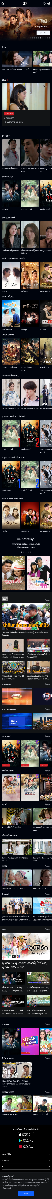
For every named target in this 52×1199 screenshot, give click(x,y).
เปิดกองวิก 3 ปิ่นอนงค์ (40, 1114)
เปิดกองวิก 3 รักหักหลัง (10, 1114)
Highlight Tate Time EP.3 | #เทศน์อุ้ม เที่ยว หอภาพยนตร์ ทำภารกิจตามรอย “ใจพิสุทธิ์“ (16, 1084)
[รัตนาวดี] (13, 573)
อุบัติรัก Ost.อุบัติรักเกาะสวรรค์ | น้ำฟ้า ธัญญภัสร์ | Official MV (24, 965)
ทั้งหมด (47, 600)
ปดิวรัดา (5, 531)
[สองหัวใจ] (11, 193)
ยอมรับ (26, 1193)
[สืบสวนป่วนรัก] (38, 573)
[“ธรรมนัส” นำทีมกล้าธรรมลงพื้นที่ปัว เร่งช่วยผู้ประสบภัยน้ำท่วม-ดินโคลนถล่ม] (26, 616)
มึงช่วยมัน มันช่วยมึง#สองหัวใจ (30, 170)
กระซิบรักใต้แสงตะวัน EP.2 (30, 408)
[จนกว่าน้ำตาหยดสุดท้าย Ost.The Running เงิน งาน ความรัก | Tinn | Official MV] (38, 1001)
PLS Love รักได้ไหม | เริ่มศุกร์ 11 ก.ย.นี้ (15, 69)
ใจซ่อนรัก (24, 291)
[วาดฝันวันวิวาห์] (30, 193)
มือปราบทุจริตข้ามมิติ (9, 367)
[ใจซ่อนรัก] (30, 275)
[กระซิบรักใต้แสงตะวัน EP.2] (30, 392)
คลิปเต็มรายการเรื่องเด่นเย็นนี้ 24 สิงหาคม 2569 (38, 655)
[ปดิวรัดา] (11, 515)
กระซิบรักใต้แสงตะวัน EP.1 (11, 408)
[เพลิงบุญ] (30, 313)
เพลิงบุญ (24, 329)
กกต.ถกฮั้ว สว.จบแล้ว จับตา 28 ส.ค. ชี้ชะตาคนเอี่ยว (13, 677)
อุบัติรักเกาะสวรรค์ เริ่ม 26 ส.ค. (13, 888)
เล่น (44, 33)
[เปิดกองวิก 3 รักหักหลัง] (17, 1103)
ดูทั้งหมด (19, 122)
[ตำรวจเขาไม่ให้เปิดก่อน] (11, 152)
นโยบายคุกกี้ (6, 1188)
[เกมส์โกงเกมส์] (30, 433)
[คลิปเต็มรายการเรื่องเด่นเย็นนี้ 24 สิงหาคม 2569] (38, 645)
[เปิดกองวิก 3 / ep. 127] (11, 1041)
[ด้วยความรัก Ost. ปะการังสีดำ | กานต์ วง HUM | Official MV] (13, 1001)
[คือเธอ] (11, 275)
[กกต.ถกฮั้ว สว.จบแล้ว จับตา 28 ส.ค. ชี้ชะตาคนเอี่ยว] (13, 667)
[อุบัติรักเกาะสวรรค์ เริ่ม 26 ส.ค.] (17, 877)
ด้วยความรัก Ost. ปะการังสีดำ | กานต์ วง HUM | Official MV (13, 1012)
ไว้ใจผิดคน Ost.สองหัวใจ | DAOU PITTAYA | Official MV (12, 989)
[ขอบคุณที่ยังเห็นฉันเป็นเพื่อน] (17, 816)
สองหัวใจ (5, 209)
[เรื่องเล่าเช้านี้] (17, 696)
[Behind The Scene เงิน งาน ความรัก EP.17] (17, 847)
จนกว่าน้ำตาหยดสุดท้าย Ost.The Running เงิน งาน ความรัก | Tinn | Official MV (38, 1012)
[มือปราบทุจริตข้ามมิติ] (11, 351)
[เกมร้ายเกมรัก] (11, 313)
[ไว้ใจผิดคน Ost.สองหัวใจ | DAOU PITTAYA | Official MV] (13, 978)
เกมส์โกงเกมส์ (45, 209)
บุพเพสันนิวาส (45, 291)
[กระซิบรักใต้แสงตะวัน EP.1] (11, 392)
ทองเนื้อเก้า (25, 531)
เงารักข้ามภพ (44, 367)
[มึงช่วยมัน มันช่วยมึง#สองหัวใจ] (30, 152)
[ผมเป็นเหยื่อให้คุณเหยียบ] (11, 234)
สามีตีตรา (43, 329)
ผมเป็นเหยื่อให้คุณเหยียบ (10, 250)
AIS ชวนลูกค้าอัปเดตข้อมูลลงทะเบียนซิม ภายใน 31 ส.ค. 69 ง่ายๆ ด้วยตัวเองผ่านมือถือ (13, 656)
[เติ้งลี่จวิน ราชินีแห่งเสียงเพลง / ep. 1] (11, 787)
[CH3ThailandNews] (17, 721)
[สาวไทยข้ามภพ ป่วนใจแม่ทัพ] (30, 351)
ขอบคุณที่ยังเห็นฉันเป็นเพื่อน (11, 827)
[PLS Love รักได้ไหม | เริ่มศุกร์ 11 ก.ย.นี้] (17, 59)
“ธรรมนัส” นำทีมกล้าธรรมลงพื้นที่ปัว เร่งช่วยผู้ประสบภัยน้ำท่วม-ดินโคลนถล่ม (25, 634)
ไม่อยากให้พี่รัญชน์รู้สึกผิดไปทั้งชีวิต (30, 252)
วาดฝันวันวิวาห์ (26, 209)
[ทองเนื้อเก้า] (30, 515)
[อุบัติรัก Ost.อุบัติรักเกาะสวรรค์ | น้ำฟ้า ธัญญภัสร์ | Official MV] (26, 946)
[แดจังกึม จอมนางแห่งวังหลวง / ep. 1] (30, 787)
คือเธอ (4, 291)
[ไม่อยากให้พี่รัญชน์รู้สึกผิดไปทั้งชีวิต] (30, 234)
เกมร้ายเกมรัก (7, 329)
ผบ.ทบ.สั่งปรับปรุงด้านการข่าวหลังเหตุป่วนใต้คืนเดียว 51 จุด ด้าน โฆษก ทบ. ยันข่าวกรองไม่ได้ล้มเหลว (38, 677)
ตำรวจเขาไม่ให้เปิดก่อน (9, 168)
